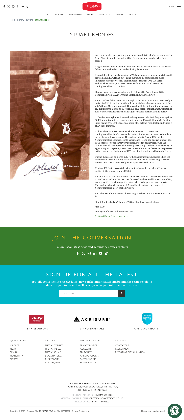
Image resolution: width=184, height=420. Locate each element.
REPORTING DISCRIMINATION (130, 352)
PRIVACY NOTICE (88, 345)
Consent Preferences (80, 411)
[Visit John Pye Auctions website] (36, 319)
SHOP (90, 14)
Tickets (59, 14)
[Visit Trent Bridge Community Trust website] (147, 319)
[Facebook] (4, 6)
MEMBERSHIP (16, 355)
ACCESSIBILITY (87, 348)
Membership (75, 14)
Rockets (134, 14)
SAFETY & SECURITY (90, 362)
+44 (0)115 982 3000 (103, 395)
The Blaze (104, 14)
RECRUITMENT (122, 348)
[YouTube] (22, 6)
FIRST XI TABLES (53, 348)
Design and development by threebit (157, 411)
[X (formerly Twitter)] (8, 6)
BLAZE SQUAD (52, 362)
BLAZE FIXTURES (53, 355)
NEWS (13, 348)
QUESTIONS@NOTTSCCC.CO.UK (106, 398)
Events (119, 14)
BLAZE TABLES (52, 359)
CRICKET (14, 345)
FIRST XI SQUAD (53, 352)
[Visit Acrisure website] (92, 319)
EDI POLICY (86, 352)
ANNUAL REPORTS (89, 355)
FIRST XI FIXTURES (54, 345)
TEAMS (13, 352)
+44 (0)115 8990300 (99, 401)
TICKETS (14, 359)
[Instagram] (13, 6)
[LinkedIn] (18, 6)
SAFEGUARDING (88, 359)
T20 (47, 14)
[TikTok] (27, 6)
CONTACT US (122, 345)
